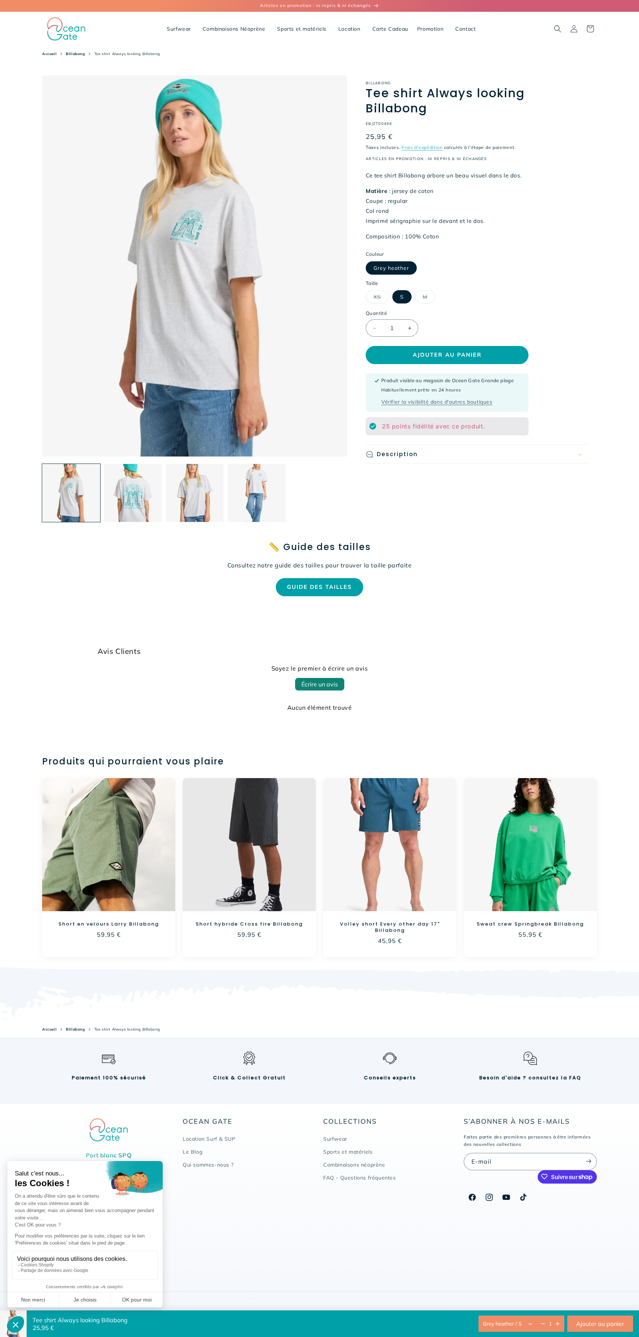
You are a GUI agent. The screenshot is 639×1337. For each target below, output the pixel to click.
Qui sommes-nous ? (208, 1164)
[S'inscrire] (588, 1161)
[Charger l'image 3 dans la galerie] (195, 493)
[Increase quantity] (557, 1323)
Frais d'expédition (422, 147)
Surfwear (335, 1138)
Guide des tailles (319, 587)
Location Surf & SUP (209, 1138)
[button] (558, 29)
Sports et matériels (347, 1151)
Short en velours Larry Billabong (108, 924)
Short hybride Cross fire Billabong (249, 924)
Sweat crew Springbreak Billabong (530, 924)
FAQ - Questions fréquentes (359, 1177)
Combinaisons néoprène (354, 1164)
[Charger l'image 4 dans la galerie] (256, 493)
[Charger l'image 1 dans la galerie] (71, 493)
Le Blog (192, 1151)
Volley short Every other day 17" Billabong (390, 927)
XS (381, 298)
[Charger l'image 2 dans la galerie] (133, 493)
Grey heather (391, 268)
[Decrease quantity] (543, 1323)
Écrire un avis (319, 684)
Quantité (376, 313)
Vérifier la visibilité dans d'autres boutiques (437, 401)
